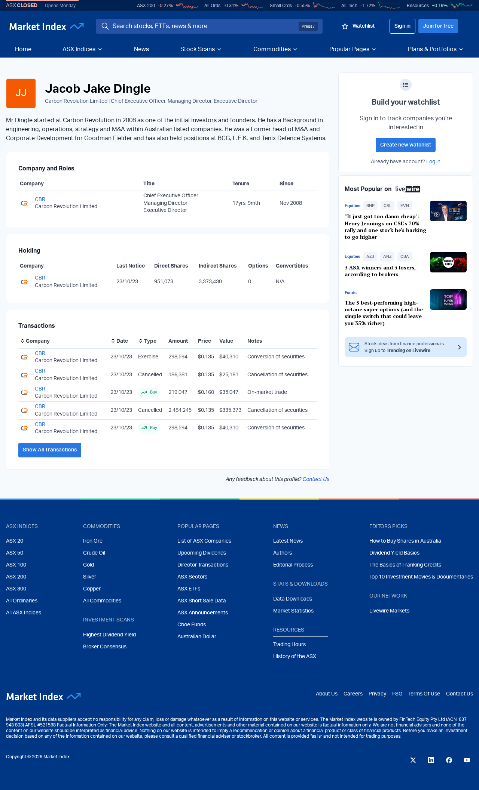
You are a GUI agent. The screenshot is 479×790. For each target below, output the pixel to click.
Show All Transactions (50, 450)
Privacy (377, 694)
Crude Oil (94, 553)
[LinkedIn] (431, 760)
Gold (88, 565)
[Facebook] (449, 760)
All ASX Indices (23, 612)
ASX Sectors (192, 577)
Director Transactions (202, 565)
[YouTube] (467, 760)
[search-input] (204, 26)
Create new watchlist (405, 145)
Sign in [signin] (402, 26)
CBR (40, 199)
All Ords (212, 5)
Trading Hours (289, 644)
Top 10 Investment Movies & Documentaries (421, 577)
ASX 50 (14, 553)
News (141, 49)
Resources (418, 5)
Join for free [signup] (438, 26)
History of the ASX (294, 656)
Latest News (288, 541)
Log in (433, 161)
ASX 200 (146, 5)
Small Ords (281, 5)
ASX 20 (14, 541)
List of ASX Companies (204, 541)
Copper (92, 589)
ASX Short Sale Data (201, 601)
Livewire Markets (389, 611)
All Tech (349, 5)
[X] (413, 760)
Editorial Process (293, 565)
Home (23, 49)
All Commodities (102, 601)
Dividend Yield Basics (394, 553)
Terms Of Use (424, 694)
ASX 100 (16, 565)
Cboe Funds (191, 624)
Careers (353, 694)
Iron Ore (93, 541)
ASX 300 (16, 589)
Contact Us (315, 479)
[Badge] (406, 85)
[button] (370, 205)
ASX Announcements (202, 612)
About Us (327, 694)
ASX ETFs (188, 589)
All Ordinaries (21, 601)
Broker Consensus (104, 646)
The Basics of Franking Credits (405, 565)
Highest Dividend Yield (109, 635)
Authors (282, 553)
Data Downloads (292, 599)
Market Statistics (293, 611)
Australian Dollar (196, 636)
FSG (397, 694)
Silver (89, 577)
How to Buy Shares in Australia (405, 541)
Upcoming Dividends (201, 553)
